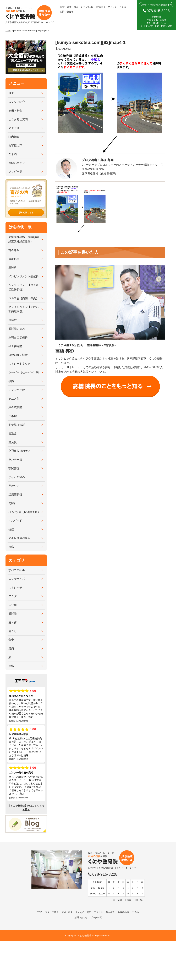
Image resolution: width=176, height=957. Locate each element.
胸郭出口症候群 (18, 337)
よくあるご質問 (18, 119)
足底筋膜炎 (15, 494)
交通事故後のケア (19, 450)
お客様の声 (15, 145)
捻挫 (11, 529)
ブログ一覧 (15, 171)
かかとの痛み (16, 477)
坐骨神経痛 (15, 346)
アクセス (112, 7)
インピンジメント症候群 (23, 276)
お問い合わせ (66, 11)
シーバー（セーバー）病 (23, 372)
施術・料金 (72, 7)
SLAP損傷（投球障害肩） (24, 512)
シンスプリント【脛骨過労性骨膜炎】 (23, 287)
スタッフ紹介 (87, 7)
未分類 (12, 604)
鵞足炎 (12, 442)
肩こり (12, 631)
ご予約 (122, 7)
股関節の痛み (16, 328)
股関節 (12, 613)
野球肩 (12, 267)
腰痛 (11, 546)
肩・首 (12, 622)
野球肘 (12, 320)
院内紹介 (100, 7)
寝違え (12, 433)
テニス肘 (13, 398)
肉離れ (12, 503)
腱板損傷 (13, 259)
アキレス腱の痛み (19, 538)
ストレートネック (19, 363)
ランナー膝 (15, 459)
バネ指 (12, 416)
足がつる (13, 485)
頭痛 (11, 381)
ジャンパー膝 (16, 389)
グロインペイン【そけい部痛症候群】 (23, 309)
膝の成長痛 (15, 407)
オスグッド (15, 520)
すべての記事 (16, 570)
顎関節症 (13, 468)
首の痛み (13, 250)
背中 (11, 639)
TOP (62, 7)
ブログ (12, 596)
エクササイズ (16, 578)
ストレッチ (15, 587)
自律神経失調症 (18, 355)
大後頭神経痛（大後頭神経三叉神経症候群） (23, 239)
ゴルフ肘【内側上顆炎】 (23, 298)
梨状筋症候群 (16, 424)
